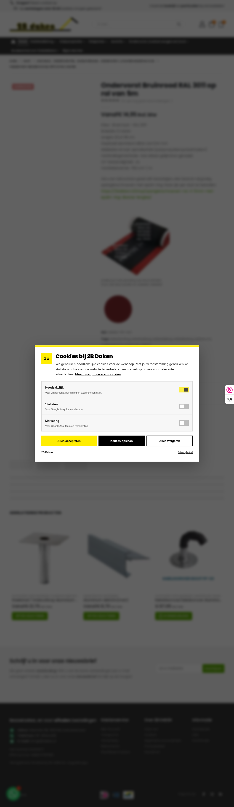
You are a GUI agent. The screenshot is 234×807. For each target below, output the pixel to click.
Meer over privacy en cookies (98, 374)
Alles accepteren (69, 441)
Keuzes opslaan (121, 441)
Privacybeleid (185, 452)
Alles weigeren (169, 441)
